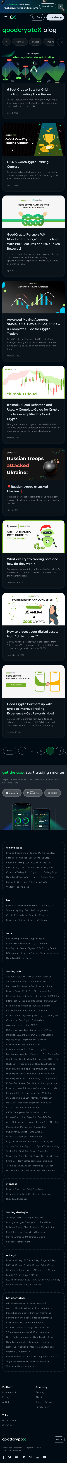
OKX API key (53, 1279)
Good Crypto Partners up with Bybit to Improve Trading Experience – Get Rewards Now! (30, 708)
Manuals (20, 41)
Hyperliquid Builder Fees (18, 958)
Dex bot (33, 1030)
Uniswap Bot (12, 1170)
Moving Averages (15, 1222)
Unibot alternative (39, 1361)
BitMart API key (14, 1265)
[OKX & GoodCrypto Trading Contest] (33, 139)
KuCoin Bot (12, 1083)
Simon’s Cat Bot (14, 1146)
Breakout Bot (13, 1005)
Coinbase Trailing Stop (17, 872)
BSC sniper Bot (14, 1010)
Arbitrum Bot (34, 976)
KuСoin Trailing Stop (16, 882)
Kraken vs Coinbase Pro (18, 905)
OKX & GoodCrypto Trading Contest (28, 164)
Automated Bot (38, 981)
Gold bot (42, 1059)
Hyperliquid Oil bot (15, 1078)
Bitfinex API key (32, 1260)
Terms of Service (44, 1402)
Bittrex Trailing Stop (41, 862)
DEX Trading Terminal (48, 948)
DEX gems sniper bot (17, 1030)
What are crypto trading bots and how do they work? (32, 561)
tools (9, 933)
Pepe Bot (31, 1117)
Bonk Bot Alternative (40, 1312)
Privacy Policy (43, 1406)
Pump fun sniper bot (16, 1136)
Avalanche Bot (13, 981)
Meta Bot (47, 1093)
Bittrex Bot (11, 1000)
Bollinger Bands (14, 1227)
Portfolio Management (36, 910)
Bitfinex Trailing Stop (16, 857)
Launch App (55, 17)
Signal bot (30, 1146)
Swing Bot (11, 1160)
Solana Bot (12, 1156)
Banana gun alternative (18, 1317)
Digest (35, 41)
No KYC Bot (47, 1102)
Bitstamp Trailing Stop (17, 862)
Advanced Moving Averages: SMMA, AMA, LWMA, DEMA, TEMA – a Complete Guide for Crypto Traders (33, 326)
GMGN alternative (39, 1332)
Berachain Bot (13, 986)
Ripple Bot (33, 1141)
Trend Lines (45, 1222)
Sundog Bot (52, 1156)
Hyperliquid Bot (26, 1063)
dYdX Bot (42, 1039)
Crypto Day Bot (30, 1015)
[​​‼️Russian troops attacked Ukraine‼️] (33, 464)
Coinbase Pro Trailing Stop (40, 867)
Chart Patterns (31, 1227)
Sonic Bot (24, 1156)
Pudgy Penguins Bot (16, 1131)
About (39, 1397)
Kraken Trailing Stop (43, 877)
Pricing (5, 1397)
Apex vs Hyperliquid (37, 1303)
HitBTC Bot (53, 1059)
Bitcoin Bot (24, 1000)
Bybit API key (47, 1265)
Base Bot (11, 996)
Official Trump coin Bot (18, 1112)
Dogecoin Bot (13, 1039)
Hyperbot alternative (17, 1342)
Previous (9, 750)
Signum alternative (48, 1356)
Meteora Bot (12, 1093)
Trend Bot (38, 1165)
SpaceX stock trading (48, 1146)
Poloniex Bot (12, 1126)
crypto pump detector (17, 1025)
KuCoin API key (30, 1274)
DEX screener (13, 953)
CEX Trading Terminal (17, 938)
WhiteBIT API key (32, 1284)
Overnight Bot (32, 1107)
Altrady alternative (16, 1303)
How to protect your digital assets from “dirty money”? (32, 634)
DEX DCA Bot (46, 1030)
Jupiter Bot (51, 1078)
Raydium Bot (35, 1136)
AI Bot (26, 981)
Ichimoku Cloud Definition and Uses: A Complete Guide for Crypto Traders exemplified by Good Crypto (33, 412)
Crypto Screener (40, 943)
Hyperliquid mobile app (18, 1068)
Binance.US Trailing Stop (42, 852)
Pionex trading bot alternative (21, 1356)
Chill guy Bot (40, 1010)
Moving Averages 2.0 (17, 1236)
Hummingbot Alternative (19, 1337)
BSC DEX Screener (41, 1005)
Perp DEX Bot (45, 1117)
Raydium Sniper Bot (16, 1141)
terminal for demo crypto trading (35, 1160)
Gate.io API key (33, 1270)
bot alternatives (16, 1297)
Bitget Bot (36, 1000)
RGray (18, 1450)
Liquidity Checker (30, 953)
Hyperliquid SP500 (15, 1073)
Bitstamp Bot (50, 1000)
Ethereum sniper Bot (16, 1049)
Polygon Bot (26, 1126)
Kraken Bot (25, 1083)
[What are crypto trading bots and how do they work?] (33, 536)
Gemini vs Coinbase (39, 915)
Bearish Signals (27, 948)
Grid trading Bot (27, 1059)
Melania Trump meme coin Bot (43, 1088)
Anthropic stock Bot (16, 976)
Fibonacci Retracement (18, 1241)
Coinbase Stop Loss (16, 1194)
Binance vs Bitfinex (15, 920)
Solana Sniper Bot (39, 1151)
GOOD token (9, 1420)
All (7, 41)
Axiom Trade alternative (40, 1308)
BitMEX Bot (54, 996)
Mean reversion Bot (16, 1088)
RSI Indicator (47, 1227)
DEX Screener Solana (42, 1034)
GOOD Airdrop (9, 1425)
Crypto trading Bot (49, 1015)
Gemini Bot (12, 1059)
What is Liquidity (14, 910)
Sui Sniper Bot (37, 1156)
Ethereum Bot (34, 1044)
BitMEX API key (31, 1265)
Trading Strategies (17, 1212)
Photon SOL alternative (18, 1351)
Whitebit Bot (48, 1170)
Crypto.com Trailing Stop (44, 872)
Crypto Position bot (34, 1020)
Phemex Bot (41, 1122)
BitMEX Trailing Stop (39, 857)
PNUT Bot (54, 1122)
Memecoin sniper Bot (41, 1097)
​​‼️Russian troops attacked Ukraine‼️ (27, 489)
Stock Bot (24, 1151)
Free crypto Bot (38, 1054)
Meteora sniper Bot (31, 1093)
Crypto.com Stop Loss (39, 1194)
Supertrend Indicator (34, 1232)
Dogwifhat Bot (29, 1039)
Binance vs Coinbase (37, 920)
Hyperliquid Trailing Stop (18, 877)
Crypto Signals (37, 938)
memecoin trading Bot (17, 1097)
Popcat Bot (40, 1126)
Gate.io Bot (54, 1054)
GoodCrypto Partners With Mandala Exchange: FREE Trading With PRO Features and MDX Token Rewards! (33, 241)
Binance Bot (28, 986)
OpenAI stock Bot (40, 1112)
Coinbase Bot (13, 1015)
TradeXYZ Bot (24, 1165)
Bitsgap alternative (42, 1317)
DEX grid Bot (23, 1034)
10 (41, 750)
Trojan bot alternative (17, 1361)
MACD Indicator (14, 1232)
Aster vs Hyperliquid (16, 1308)
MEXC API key (38, 1279)
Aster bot (47, 976)
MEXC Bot (11, 1102)
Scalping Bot (46, 1141)
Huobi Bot (11, 1063)
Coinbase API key (15, 1270)
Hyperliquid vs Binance (44, 1337)
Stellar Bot (11, 1151)
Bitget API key (48, 1260)
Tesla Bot (11, 1165)
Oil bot (9, 1107)
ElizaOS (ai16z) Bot (16, 1044)
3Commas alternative (17, 1332)
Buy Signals (12, 948)
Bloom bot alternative (17, 1312)
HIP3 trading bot (35, 1078)
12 (60, 750)
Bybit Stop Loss (35, 1189)
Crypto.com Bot (14, 1020)
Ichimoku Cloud (37, 1236)
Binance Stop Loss (15, 1189)
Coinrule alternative (16, 1327)
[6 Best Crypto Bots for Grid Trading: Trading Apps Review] (33, 67)
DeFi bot (10, 1034)
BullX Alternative (14, 1322)
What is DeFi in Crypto (43, 905)
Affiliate (6, 1402)
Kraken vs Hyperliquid (40, 1342)
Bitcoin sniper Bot (43, 991)
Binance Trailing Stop (17, 852)
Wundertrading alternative (20, 1366)
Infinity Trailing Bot (33, 1217)
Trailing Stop (31, 1222)
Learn (9, 900)
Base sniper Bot (25, 996)
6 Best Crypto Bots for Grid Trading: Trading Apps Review (29, 91)
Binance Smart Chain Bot (19, 991)
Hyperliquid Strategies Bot (40, 1073)
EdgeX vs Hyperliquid (39, 1327)
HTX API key (49, 1270)
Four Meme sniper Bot (17, 1054)
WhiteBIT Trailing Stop (17, 886)
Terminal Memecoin (50, 953)
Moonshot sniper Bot (28, 1102)
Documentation (10, 1392)
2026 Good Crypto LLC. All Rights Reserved (21, 1447)
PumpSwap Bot (37, 1131)
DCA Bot (35, 1025)
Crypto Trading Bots (16, 915)
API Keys (11, 1255)
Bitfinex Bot (41, 996)
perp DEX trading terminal (19, 1122)
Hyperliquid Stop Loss (17, 1198)
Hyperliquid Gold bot (45, 1063)
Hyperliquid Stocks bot (43, 1068)
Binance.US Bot (44, 986)
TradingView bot (14, 1217)
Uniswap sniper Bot (31, 1170)
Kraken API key (14, 1274)
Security (40, 1392)
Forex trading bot (38, 1049)
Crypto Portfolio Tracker (18, 943)
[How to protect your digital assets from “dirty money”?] (33, 609)
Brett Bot (26, 1005)
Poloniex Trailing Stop (39, 882)
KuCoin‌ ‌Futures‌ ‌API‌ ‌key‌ (18, 1279)
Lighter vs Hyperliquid (17, 1346)
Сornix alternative (34, 1322)
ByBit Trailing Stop (15, 867)
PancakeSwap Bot (15, 1117)
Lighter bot (51, 1083)
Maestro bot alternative (42, 1346)
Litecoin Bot (38, 1083)
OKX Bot (19, 1107)
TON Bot (48, 1165)
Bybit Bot (28, 1010)
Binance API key (14, 1260)
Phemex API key (14, 1284)
